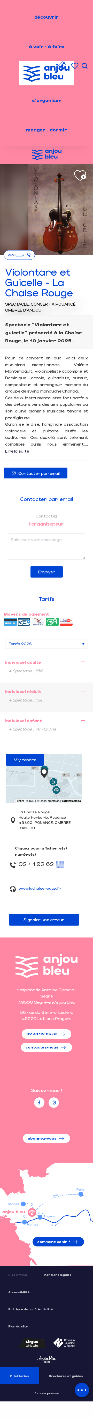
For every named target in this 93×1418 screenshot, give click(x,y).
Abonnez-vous (42, 1138)
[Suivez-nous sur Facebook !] (39, 1102)
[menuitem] (46, 17)
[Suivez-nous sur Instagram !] (54, 1102)
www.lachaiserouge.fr (40, 888)
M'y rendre (25, 759)
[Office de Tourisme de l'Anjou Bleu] (47, 966)
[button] (84, 65)
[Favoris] (75, 66)
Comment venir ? (53, 1241)
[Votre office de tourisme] (62, 66)
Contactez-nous (42, 1047)
